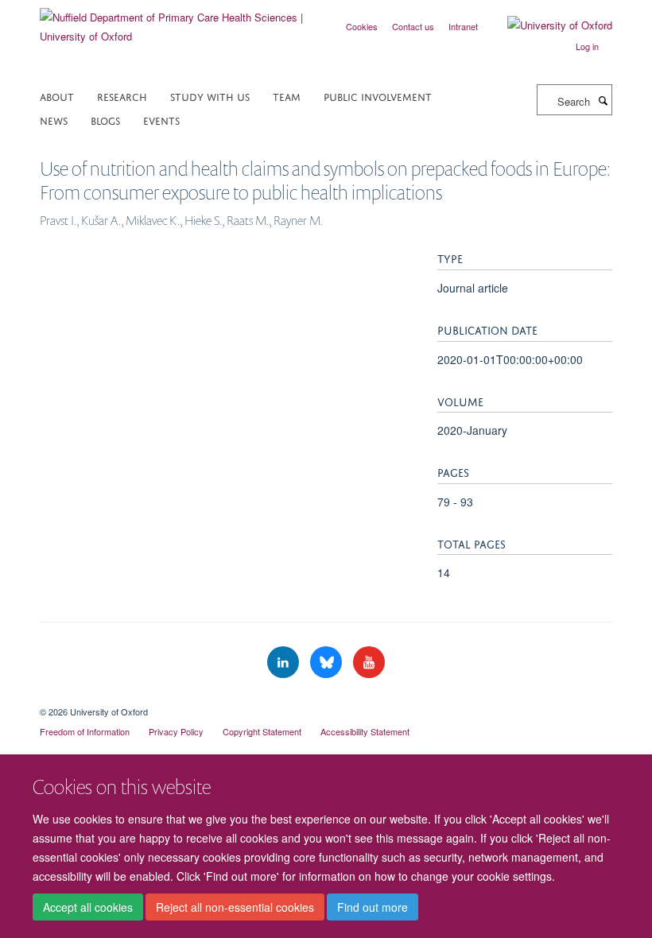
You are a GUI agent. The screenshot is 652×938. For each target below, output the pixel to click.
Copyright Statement (262, 731)
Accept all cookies (88, 907)
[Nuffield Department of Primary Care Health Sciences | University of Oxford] (177, 21)
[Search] (602, 100)
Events (161, 119)
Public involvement (378, 95)
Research (122, 95)
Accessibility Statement (364, 731)
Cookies (362, 26)
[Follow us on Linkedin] (284, 662)
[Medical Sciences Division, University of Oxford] (326, 698)
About (57, 95)
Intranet (463, 26)
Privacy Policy (176, 731)
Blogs (105, 119)
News (54, 119)
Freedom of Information (85, 731)
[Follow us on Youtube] (369, 662)
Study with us (210, 95)
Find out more (372, 907)
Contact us (413, 26)
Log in (587, 46)
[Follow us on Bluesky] (327, 662)
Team (287, 95)
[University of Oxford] (547, 25)
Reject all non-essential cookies (235, 907)
